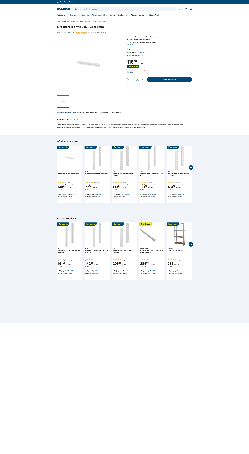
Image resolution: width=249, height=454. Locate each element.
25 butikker (142, 52)
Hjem (58, 21)
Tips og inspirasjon (139, 15)
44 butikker (180, 271)
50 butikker (153, 194)
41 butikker (98, 194)
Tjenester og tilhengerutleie (103, 15)
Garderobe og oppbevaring (69, 21)
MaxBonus (85, 15)
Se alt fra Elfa (61, 33)
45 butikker (125, 271)
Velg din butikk (65, 2)
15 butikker (153, 271)
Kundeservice (123, 15)
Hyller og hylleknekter (84, 21)
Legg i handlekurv (169, 79)
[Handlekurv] (190, 9)
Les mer (130, 45)
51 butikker (125, 194)
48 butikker (70, 194)
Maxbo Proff (154, 15)
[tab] (64, 112)
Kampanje (74, 15)
